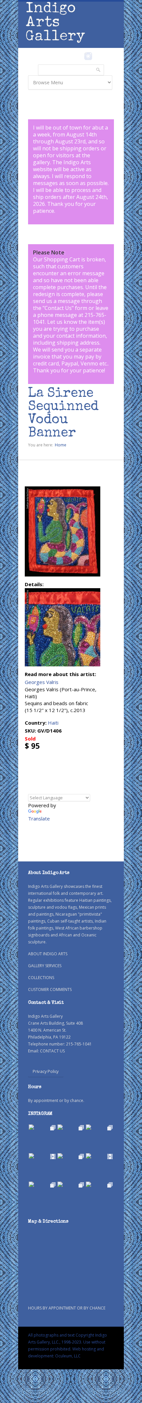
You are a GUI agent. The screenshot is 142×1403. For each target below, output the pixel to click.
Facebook (79, 56)
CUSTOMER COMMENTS (50, 989)
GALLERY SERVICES (44, 965)
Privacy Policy (46, 1071)
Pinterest (98, 56)
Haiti (53, 722)
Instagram (88, 56)
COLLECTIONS (41, 977)
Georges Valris (41, 682)
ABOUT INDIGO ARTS (47, 954)
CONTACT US (52, 1051)
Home (60, 445)
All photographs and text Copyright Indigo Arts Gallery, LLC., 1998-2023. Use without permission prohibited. (67, 1342)
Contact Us (58, 308)
